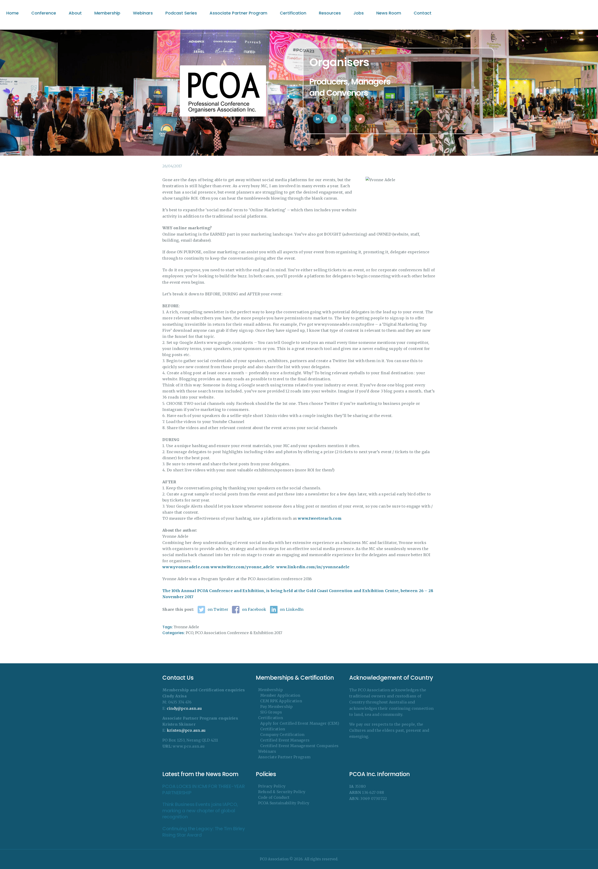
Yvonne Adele (186, 627)
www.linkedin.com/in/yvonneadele (313, 567)
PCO (189, 632)
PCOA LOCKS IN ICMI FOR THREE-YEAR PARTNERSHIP (203, 789)
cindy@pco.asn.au (184, 708)
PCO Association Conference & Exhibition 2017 (238, 632)
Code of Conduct (274, 797)
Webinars (267, 751)
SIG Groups (271, 712)
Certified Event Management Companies (299, 745)
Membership (270, 689)
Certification (270, 717)
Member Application (280, 695)
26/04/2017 (172, 166)
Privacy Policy (272, 786)
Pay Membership (276, 706)
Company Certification (282, 734)
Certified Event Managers (285, 740)
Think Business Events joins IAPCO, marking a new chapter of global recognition (200, 810)
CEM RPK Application (281, 701)
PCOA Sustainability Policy (284, 803)
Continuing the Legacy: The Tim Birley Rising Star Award (203, 832)
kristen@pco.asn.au (186, 730)
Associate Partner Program (284, 757)
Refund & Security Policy (282, 791)
